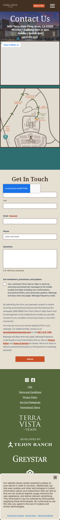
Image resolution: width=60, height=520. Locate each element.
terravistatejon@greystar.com (17, 332)
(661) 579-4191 (30, 37)
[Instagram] (27, 380)
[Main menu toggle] (52, 6)
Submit (30, 359)
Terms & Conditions (45, 516)
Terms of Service (21, 343)
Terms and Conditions (30, 392)
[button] (55, 477)
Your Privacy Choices (15, 516)
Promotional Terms (30, 407)
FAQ (30, 387)
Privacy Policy (30, 516)
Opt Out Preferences (30, 402)
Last (5, 200)
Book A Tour (39, 6)
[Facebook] (33, 380)
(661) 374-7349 (44, 332)
